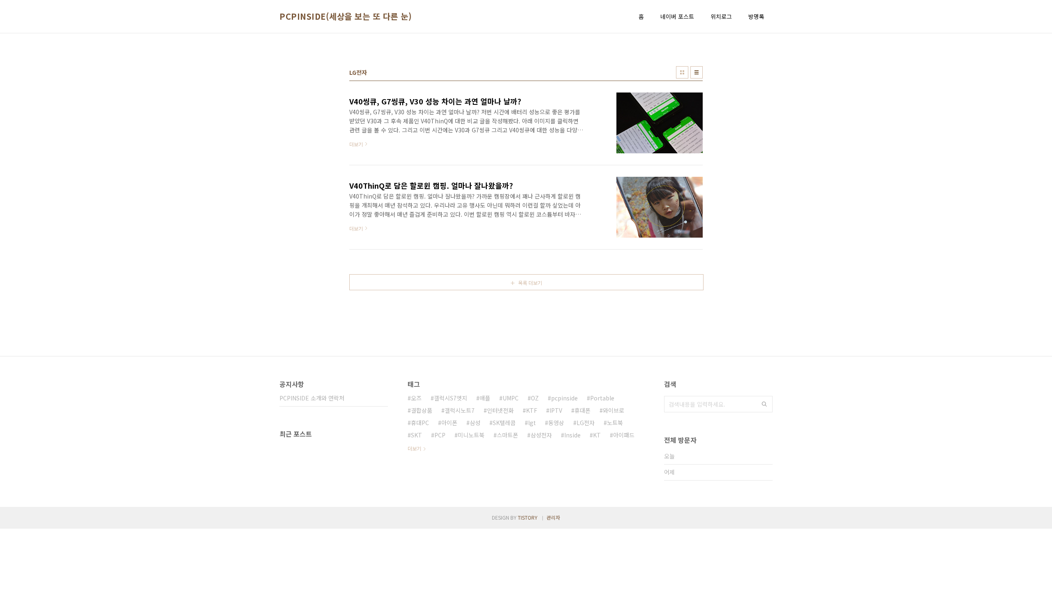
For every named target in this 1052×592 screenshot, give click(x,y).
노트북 (615, 423)
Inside (572, 435)
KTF (531, 410)
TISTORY (528, 517)
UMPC (511, 398)
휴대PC (420, 423)
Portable (602, 398)
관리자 (553, 517)
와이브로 (613, 410)
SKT (416, 435)
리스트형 (696, 72)
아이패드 (623, 435)
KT (597, 435)
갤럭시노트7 (460, 410)
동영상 (556, 423)
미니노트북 (471, 435)
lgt (532, 423)
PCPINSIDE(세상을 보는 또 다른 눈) (345, 16)
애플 (485, 398)
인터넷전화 (500, 410)
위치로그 (721, 16)
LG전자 (586, 423)
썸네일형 (682, 72)
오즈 (416, 398)
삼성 (475, 423)
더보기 (414, 448)
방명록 (756, 16)
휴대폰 (582, 410)
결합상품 (421, 410)
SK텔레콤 (504, 423)
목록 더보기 (530, 282)
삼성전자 (541, 435)
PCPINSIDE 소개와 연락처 (311, 398)
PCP (439, 435)
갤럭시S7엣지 (450, 398)
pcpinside (564, 398)
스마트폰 (507, 435)
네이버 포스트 (677, 16)
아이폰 (449, 423)
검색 (764, 404)
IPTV (555, 410)
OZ (535, 398)
